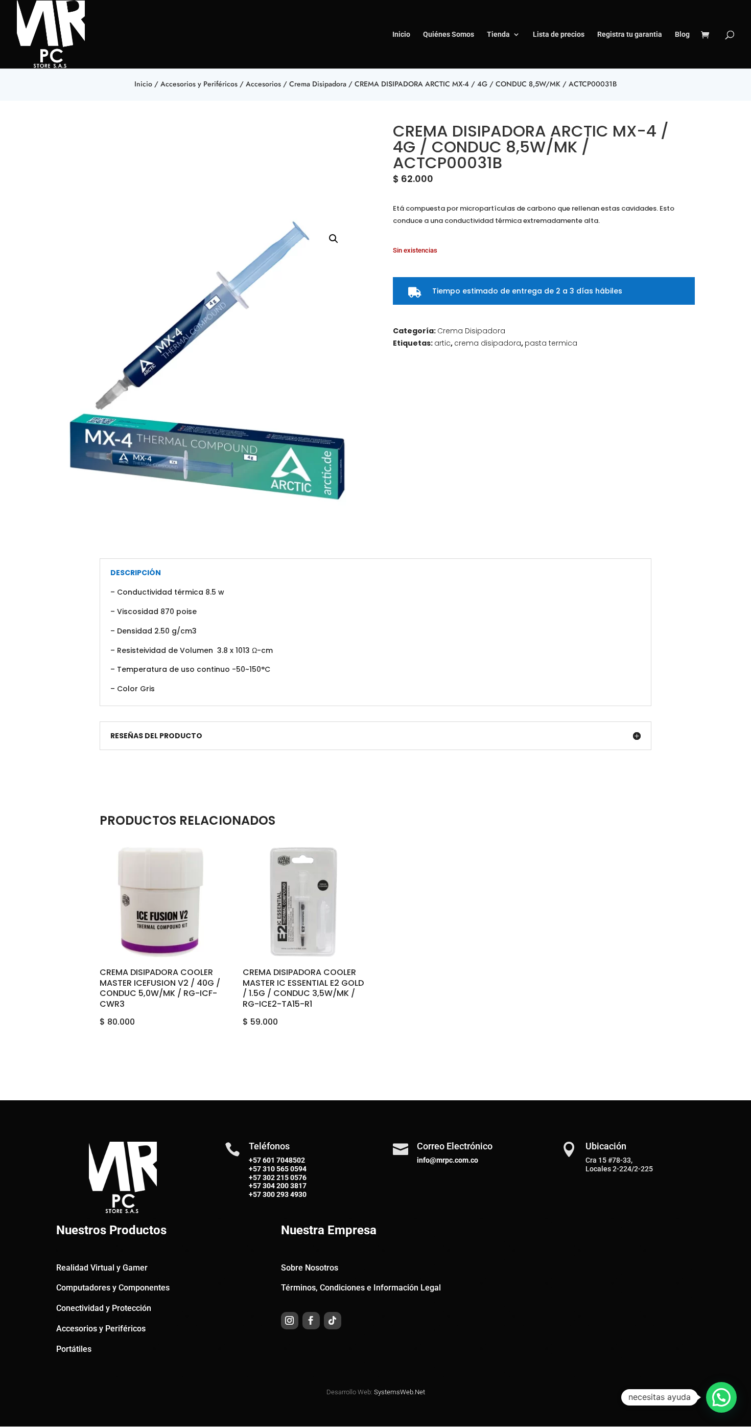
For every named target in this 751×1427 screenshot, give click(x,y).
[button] (333, 239)
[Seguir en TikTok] (332, 1320)
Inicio (401, 34)
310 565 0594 (284, 1169)
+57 (255, 1169)
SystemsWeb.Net (399, 1392)
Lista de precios (558, 34)
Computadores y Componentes (113, 1288)
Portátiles (73, 1349)
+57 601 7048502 (277, 1160)
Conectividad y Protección (103, 1308)
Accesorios (263, 84)
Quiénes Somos (448, 34)
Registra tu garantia (629, 34)
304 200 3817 (284, 1186)
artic (442, 343)
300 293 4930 (284, 1194)
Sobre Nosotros (309, 1268)
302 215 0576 (284, 1177)
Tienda (498, 34)
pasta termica (551, 343)
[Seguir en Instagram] (289, 1320)
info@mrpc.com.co (447, 1160)
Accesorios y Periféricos (199, 84)
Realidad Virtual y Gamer (102, 1268)
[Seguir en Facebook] (311, 1320)
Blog (682, 34)
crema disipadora (487, 343)
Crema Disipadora (317, 84)
